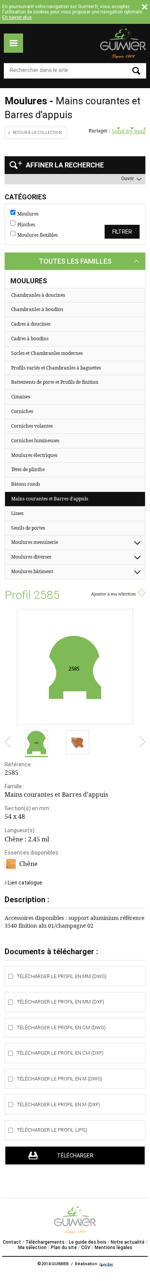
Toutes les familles (75, 261)
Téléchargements (45, 1242)
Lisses (17, 513)
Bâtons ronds (25, 484)
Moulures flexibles (37, 235)
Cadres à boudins (29, 338)
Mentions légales (113, 1247)
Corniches (22, 411)
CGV (85, 1247)
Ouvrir (127, 178)
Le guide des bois (88, 1242)
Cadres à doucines (30, 324)
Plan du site (64, 1247)
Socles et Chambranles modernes (47, 353)
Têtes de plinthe (28, 469)
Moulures (27, 214)
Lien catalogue (25, 883)
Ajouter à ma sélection (113, 594)
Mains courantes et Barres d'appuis (49, 498)
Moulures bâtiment (32, 571)
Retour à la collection (37, 132)
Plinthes (26, 225)
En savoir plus (17, 17)
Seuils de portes (28, 528)
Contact (12, 1242)
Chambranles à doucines (38, 295)
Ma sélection (32, 1247)
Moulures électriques (34, 455)
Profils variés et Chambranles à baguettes (56, 368)
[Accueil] (123, 42)
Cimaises (20, 396)
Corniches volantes (32, 426)
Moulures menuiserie (34, 542)
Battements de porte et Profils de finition (54, 382)
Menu (13, 43)
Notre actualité (128, 1242)
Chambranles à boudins (37, 309)
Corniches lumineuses (35, 440)
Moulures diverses (31, 557)
